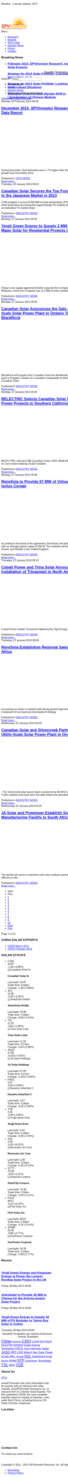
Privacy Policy (16, 1473)
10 (9, 922)
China (6, 1341)
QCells (5, 1356)
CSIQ (26, 1341)
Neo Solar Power (43, 1352)
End (10, 928)
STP (20, 1360)
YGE (19, 1365)
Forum (11, 48)
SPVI (4, 1377)
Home (11, 87)
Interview (35, 1348)
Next (10, 925)
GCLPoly (7, 1345)
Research (13, 37)
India (27, 1348)
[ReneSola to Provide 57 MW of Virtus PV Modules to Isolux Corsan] (25, 538)
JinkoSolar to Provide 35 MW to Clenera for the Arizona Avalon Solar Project (24, 1298)
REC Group (17, 1356)
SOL (27, 1356)
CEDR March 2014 (18, 946)
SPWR (13, 1360)
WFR (12, 1365)
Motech (28, 1352)
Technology (44, 1360)
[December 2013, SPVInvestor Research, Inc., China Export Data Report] (25, 164)
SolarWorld (38, 1356)
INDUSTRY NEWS (27, 213)
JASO (5, 1352)
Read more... (8, 181)
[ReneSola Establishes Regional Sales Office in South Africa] (25, 703)
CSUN (35, 1341)
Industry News (16, 45)
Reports (12, 39)
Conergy (16, 1341)
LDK (20, 1352)
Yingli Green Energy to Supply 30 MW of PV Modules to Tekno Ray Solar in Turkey (25, 1320)
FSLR (48, 1341)
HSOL (19, 1348)
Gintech (18, 1345)
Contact (12, 51)
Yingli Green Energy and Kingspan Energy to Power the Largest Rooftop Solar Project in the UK (26, 1276)
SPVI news (14, 42)
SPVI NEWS (23, 178)
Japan (45, 1348)
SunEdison (31, 1360)
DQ (42, 1341)
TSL (4, 1365)
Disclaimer (14, 1470)
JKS (13, 1352)
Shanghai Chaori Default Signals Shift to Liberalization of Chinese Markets (37, 95)
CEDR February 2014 (20, 949)
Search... (6, 78)
